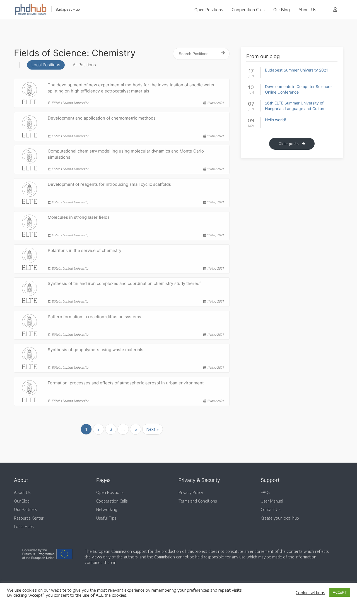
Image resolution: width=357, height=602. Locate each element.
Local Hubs (23, 526)
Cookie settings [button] (310, 592)
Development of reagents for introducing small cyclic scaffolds (109, 184)
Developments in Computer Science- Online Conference (298, 89)
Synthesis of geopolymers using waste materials (95, 349)
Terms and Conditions (197, 501)
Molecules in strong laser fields (79, 217)
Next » (152, 429)
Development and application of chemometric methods (102, 118)
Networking (106, 509)
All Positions (84, 64)
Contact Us (270, 509)
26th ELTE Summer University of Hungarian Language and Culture (295, 106)
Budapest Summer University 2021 (296, 70)
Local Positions (46, 64)
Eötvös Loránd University (69, 102)
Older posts (289, 143)
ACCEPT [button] (340, 592)
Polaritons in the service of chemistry (84, 250)
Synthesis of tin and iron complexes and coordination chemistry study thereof (124, 283)
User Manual (272, 501)
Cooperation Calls (248, 9)
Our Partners (25, 509)
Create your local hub (280, 518)
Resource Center (29, 518)
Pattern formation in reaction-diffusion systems (94, 316)
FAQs (265, 492)
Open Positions (208, 9)
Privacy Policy (190, 492)
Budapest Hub (68, 9)
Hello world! (275, 119)
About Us (307, 9)
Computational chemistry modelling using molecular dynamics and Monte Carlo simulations (126, 154)
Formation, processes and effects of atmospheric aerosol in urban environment (126, 383)
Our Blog (281, 9)
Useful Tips (106, 518)
